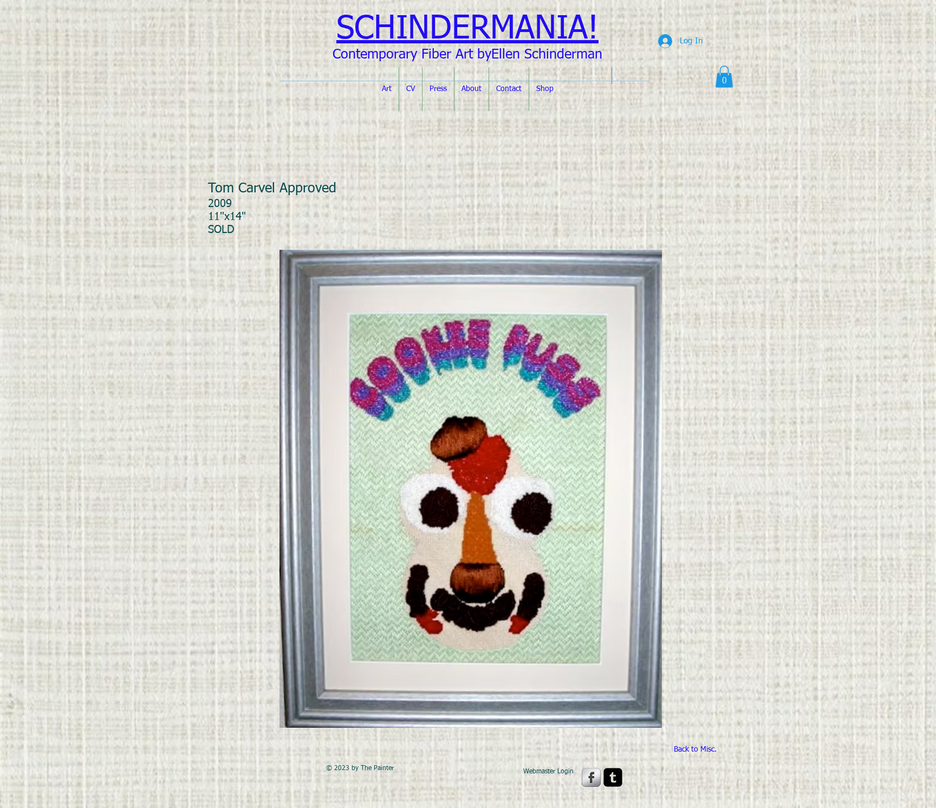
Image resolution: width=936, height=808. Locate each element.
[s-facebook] (591, 777)
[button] (724, 77)
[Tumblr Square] (612, 777)
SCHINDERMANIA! (467, 29)
